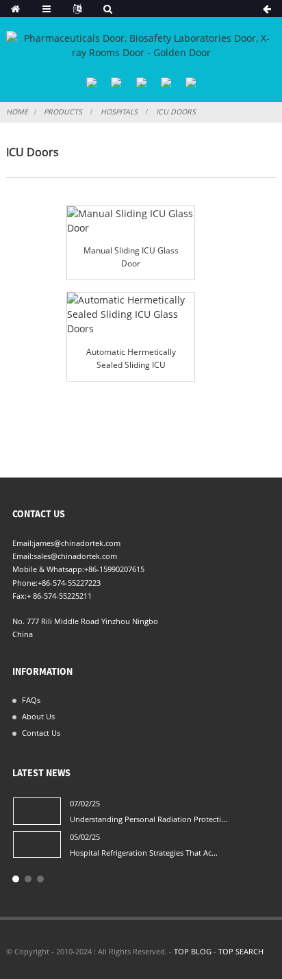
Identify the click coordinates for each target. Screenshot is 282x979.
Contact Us (41, 733)
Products (63, 111)
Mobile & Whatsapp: (48, 569)
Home (17, 111)
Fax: (19, 596)
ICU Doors (176, 111)
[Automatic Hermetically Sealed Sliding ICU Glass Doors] (130, 314)
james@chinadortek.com (77, 543)
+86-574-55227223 (69, 583)
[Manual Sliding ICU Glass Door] (130, 220)
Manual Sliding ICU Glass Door (131, 257)
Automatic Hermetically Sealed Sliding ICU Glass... (131, 359)
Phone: (25, 583)
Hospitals (119, 111)
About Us (38, 716)
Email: (23, 543)
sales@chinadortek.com (75, 556)
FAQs (31, 700)
